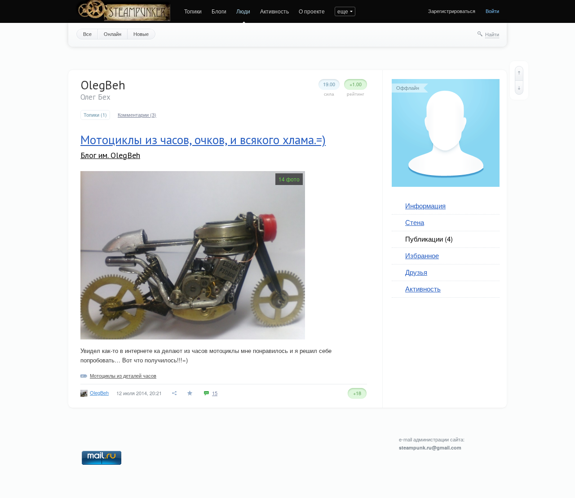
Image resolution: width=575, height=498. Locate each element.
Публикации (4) (429, 238)
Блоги (219, 11)
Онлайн (112, 33)
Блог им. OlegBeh (110, 155)
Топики (193, 11)
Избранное (422, 255)
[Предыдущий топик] (519, 73)
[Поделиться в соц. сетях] (174, 393)
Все (87, 33)
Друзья (416, 272)
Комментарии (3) (137, 115)
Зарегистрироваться (451, 10)
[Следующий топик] (519, 87)
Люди (243, 11)
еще (342, 11)
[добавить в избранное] (191, 393)
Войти (492, 10)
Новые (141, 33)
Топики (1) (95, 115)
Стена (414, 222)
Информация (425, 205)
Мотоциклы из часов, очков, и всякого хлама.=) (203, 139)
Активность (274, 11)
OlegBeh (99, 392)
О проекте (312, 11)
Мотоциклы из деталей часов (123, 375)
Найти (492, 34)
